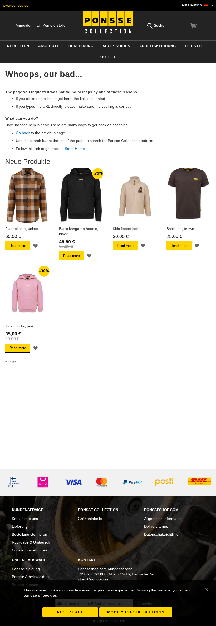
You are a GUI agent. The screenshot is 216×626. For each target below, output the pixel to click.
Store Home (75, 148)
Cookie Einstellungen (29, 550)
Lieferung (20, 526)
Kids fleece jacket (127, 229)
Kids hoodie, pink (19, 326)
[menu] (108, 52)
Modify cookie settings (136, 612)
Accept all (70, 612)
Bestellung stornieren (29, 534)
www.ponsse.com (17, 5)
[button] (197, 5)
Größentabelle (90, 518)
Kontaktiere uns (25, 518)
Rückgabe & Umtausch (31, 542)
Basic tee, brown (180, 229)
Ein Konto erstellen (52, 25)
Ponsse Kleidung (26, 569)
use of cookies (43, 595)
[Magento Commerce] (108, 22)
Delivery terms (156, 526)
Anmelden (24, 25)
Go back (23, 133)
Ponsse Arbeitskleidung (31, 577)
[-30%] (81, 222)
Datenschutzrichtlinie (161, 534)
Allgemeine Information (163, 518)
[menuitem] (18, 46)
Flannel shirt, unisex (22, 229)
